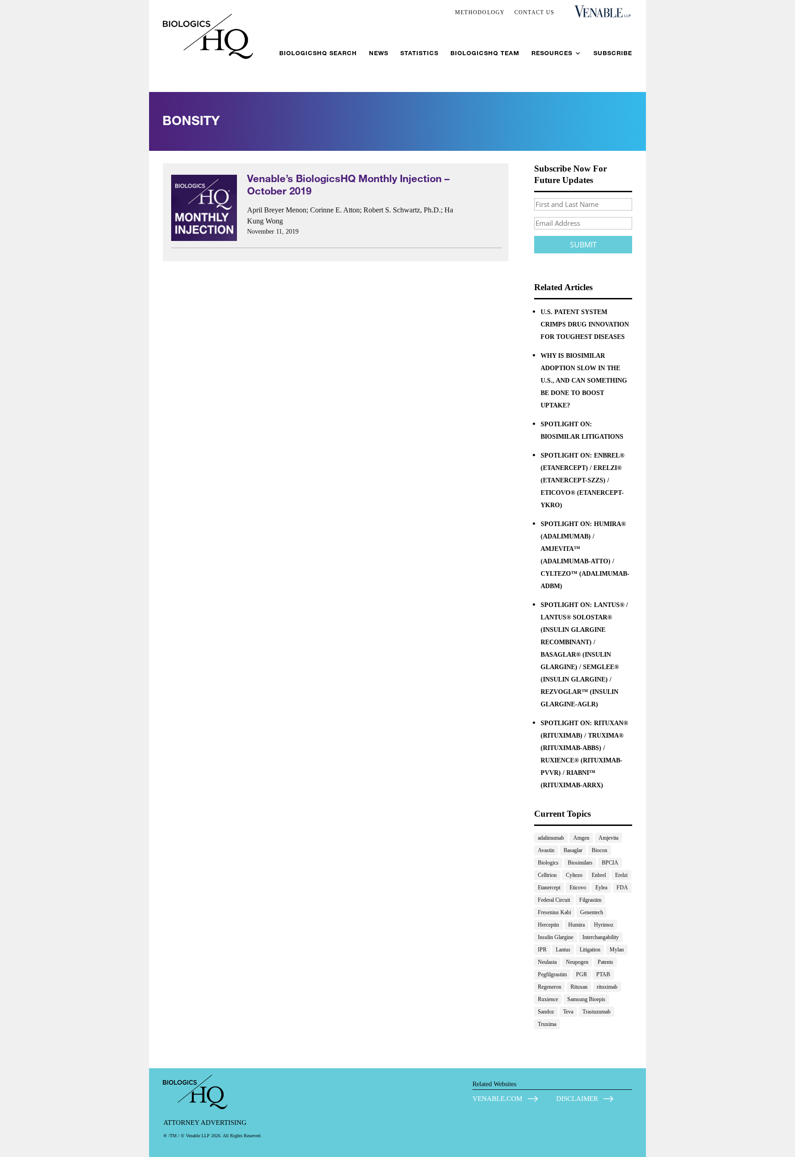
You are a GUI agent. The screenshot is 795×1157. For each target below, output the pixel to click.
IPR (542, 949)
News (378, 53)
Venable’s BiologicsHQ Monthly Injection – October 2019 (348, 184)
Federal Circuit (554, 900)
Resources (551, 53)
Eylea (601, 887)
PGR (581, 974)
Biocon (599, 850)
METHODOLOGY (480, 12)
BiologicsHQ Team (484, 53)
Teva (568, 1011)
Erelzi (621, 875)
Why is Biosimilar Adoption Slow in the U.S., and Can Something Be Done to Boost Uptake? (584, 380)
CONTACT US (534, 12)
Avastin (546, 850)
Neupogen (577, 962)
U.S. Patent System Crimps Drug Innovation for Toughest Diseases (585, 324)
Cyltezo (574, 875)
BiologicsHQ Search (318, 53)
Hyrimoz (603, 925)
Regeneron (549, 987)
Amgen (581, 838)
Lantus (563, 949)
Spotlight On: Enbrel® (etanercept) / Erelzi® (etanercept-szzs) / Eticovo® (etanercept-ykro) (582, 480)
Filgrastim (590, 900)
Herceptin (548, 925)
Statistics (419, 53)
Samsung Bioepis (586, 999)
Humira (576, 925)
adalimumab (551, 838)
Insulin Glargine (555, 937)
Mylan (617, 949)
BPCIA (610, 862)
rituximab (607, 987)
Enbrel (599, 875)
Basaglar (573, 850)
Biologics (548, 862)
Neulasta (547, 962)
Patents (605, 962)
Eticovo (578, 887)
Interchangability (600, 937)
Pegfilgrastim (552, 974)
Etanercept (549, 887)
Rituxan (579, 987)
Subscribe (612, 53)
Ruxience (548, 999)
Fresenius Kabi (554, 912)
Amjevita (608, 838)
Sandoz (546, 1011)
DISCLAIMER (577, 1098)
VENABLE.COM (497, 1098)
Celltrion (547, 875)
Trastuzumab (596, 1011)
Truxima (547, 1024)
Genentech (591, 912)
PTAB (603, 974)
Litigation (590, 949)
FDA (622, 887)
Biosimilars (580, 862)
